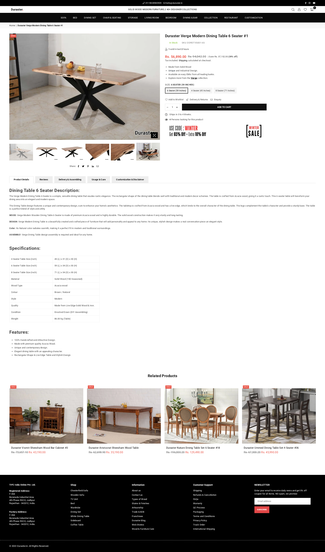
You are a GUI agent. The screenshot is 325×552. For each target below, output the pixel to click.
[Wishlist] (305, 9)
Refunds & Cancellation (204, 495)
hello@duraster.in (174, 3)
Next (157, 87)
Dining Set (90, 17)
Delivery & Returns (198, 99)
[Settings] (299, 9)
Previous (12, 87)
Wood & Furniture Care (143, 529)
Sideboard (76, 520)
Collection (211, 17)
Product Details (21, 179)
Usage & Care (99, 179)
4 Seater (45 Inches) (200, 90)
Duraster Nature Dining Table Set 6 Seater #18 (193, 447)
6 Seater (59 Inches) (176, 90)
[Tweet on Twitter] (83, 166)
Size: (179, 84)
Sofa (63, 17)
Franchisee (137, 516)
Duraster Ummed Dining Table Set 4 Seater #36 (271, 447)
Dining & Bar (190, 17)
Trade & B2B (138, 512)
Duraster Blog (138, 520)
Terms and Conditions (204, 516)
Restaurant (231, 17)
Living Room (152, 17)
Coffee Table (77, 524)
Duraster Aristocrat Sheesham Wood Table (114, 447)
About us (136, 490)
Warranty (197, 503)
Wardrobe (75, 507)
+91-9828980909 (153, 3)
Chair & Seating (112, 17)
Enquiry (217, 99)
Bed (72, 503)
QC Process (199, 507)
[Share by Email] (97, 166)
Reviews (44, 179)
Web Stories (138, 524)
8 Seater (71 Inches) (225, 90)
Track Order (199, 524)
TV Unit (74, 499)
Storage (133, 17)
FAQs (195, 499)
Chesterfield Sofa (79, 490)
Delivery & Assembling (70, 179)
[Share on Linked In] (93, 166)
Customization (253, 17)
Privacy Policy (200, 520)
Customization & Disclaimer (130, 179)
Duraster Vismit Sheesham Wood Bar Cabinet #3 (39, 447)
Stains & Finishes (140, 503)
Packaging (198, 512)
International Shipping (204, 529)
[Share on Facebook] (78, 166)
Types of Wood (139, 499)
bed (75, 17)
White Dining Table (80, 516)
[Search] (293, 9)
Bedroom (171, 17)
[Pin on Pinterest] (88, 166)
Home (12, 25)
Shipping (183, 60)
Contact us (137, 495)
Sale (13, 36)
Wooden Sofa (77, 495)
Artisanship (137, 507)
